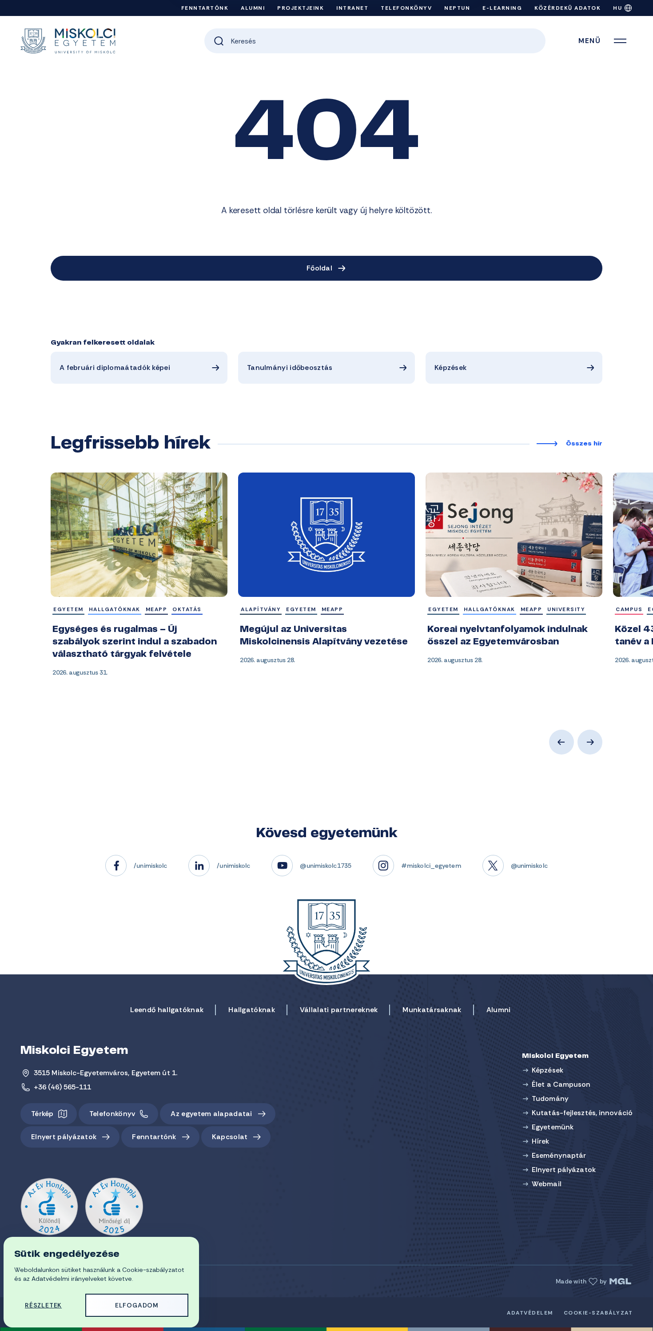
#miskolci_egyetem (431, 866)
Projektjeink (300, 8)
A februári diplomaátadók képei (115, 367)
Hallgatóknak (251, 1009)
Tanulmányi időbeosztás (290, 367)
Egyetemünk (552, 1127)
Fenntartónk (205, 8)
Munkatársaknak (431, 1009)
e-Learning (502, 8)
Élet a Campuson (561, 1084)
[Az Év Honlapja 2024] (49, 1207)
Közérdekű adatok (567, 8)
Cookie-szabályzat (598, 1312)
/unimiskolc (150, 866)
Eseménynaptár (559, 1155)
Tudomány (550, 1098)
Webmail (546, 1183)
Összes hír (584, 444)
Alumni (253, 8)
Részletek (43, 1305)
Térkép (42, 1113)
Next (589, 742)
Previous (561, 742)
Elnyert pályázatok (63, 1136)
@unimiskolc (529, 866)
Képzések (450, 367)
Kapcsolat (230, 1136)
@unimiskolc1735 (325, 866)
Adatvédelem (530, 1312)
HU (617, 8)
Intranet (352, 8)
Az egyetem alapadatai (211, 1113)
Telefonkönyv (406, 8)
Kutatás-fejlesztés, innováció (582, 1112)
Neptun (457, 8)
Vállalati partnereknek (339, 1009)
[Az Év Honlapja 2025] (114, 1207)
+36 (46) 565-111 (63, 1087)
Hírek (540, 1141)
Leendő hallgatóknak (167, 1009)
